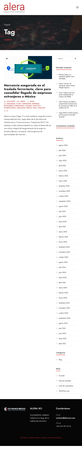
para (35, 108)
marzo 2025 (63, 232)
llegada (28, 106)
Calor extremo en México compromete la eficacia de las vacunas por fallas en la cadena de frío (68, 105)
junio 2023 (62, 333)
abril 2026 (62, 166)
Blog (32, 101)
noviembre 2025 (64, 191)
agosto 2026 (63, 145)
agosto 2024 (63, 262)
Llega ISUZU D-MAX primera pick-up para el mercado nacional (68, 115)
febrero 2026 (63, 176)
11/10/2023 (11, 101)
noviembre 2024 (64, 252)
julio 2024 (62, 267)
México (29, 108)
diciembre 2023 (64, 303)
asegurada (11, 104)
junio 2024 (62, 272)
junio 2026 (62, 155)
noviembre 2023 (64, 308)
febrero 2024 (63, 293)
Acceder (62, 376)
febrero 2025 (63, 237)
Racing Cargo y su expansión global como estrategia (66, 76)
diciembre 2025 (64, 186)
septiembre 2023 (64, 318)
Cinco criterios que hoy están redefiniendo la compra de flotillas (66, 95)
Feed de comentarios (66, 386)
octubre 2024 (63, 257)
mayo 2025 (62, 221)
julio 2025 (62, 211)
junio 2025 (62, 216)
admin (22, 101)
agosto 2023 (63, 323)
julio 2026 (62, 150)
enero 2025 (63, 242)
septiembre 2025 (64, 201)
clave (18, 104)
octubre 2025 (63, 196)
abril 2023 (62, 343)
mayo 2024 (62, 277)
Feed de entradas (65, 381)
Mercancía (21, 108)
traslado (41, 108)
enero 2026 (63, 181)
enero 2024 (63, 298)
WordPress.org (64, 391)
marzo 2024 (63, 288)
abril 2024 (62, 282)
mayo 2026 (62, 160)
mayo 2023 (62, 338)
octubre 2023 (63, 313)
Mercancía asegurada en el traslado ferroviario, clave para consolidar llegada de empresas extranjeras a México (28, 91)
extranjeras (9, 106)
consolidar (26, 104)
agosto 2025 (63, 206)
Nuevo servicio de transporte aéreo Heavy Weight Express (67, 85)
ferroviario (19, 106)
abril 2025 (62, 227)
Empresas (35, 104)
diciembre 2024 (64, 247)
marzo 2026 (63, 171)
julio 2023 (62, 328)
